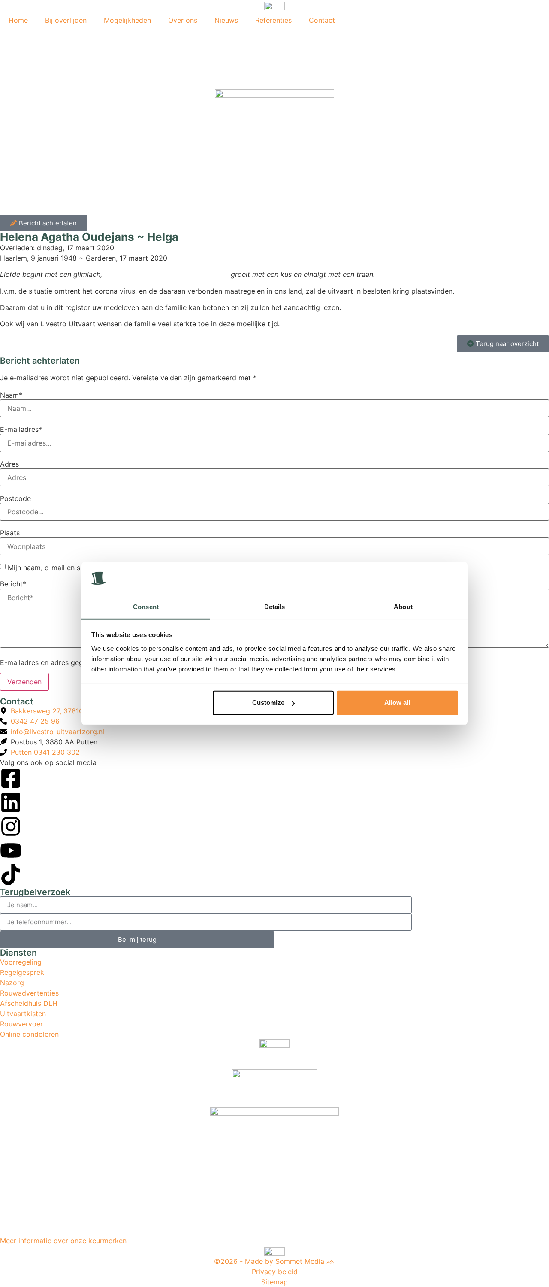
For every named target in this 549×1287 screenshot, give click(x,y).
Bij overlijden (66, 20)
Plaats (10, 532)
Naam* (11, 395)
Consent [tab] (146, 606)
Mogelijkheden (127, 20)
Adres (9, 464)
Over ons (182, 20)
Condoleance (44, 34)
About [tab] (403, 606)
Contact (322, 20)
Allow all (397, 702)
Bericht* (13, 583)
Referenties (273, 20)
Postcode (15, 498)
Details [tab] (274, 606)
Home (18, 20)
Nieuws (226, 20)
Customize (268, 702)
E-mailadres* (21, 429)
